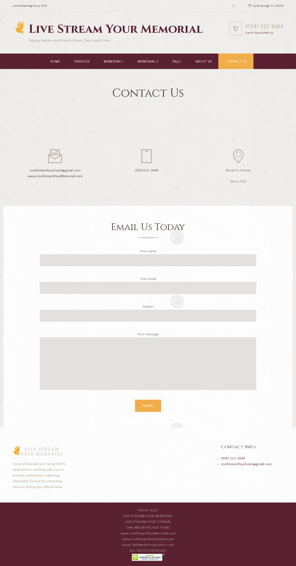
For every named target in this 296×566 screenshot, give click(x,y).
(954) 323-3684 (233, 458)
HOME (55, 61)
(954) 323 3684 (264, 26)
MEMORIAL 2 (148, 61)
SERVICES (81, 61)
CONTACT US (236, 61)
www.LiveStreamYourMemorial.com (55, 176)
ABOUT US (203, 61)
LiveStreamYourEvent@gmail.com (55, 170)
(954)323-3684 (146, 170)
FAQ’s (176, 61)
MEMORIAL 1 (113, 61)
